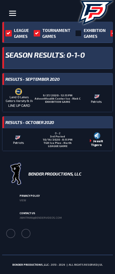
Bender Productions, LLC (30, 264)
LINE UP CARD (19, 106)
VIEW (23, 200)
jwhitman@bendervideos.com (41, 217)
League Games (21, 33)
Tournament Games (56, 33)
